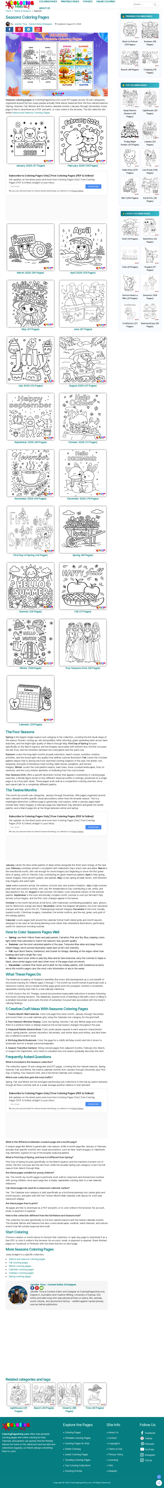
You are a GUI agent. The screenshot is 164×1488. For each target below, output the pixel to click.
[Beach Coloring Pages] (44, 1394)
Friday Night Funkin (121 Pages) (130, 143)
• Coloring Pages (72, 1432)
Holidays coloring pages (21, 1273)
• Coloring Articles (72, 1471)
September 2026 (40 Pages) (30, 442)
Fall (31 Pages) (82, 611)
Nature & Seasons (22, 11)
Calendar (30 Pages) (30, 724)
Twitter (148, 1438)
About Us (44, 8)
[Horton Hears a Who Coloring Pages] (130, 283)
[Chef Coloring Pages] (130, 227)
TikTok (148, 1460)
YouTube (149, 1449)
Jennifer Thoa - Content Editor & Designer (33, 24)
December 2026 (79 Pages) (83, 498)
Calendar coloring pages (21, 1269)
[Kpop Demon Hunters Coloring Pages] (130, 98)
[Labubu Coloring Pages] (150, 130)
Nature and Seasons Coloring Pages (31, 112)
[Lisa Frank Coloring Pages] (150, 158)
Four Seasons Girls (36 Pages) (83, 668)
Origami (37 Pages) (150, 268)
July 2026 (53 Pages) (30, 385)
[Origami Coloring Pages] (150, 255)
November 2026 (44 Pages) (31, 498)
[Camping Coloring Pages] (150, 58)
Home (8, 11)
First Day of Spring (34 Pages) (30, 555)
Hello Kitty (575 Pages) (130, 171)
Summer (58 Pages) (30, 611)
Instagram (150, 1455)
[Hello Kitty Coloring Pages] (130, 158)
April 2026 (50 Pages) (82, 272)
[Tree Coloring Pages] (95, 1394)
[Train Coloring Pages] (130, 255)
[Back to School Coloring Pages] (130, 29)
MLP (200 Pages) (129, 198)
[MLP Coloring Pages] (130, 186)
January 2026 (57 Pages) (30, 165)
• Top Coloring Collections (76, 1465)
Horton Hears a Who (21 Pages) (130, 297)
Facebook (150, 1433)
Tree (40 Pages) (95, 1408)
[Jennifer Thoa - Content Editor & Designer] (8, 24)
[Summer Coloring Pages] (150, 29)
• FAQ (110, 1465)
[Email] (41, 1288)
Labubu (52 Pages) (150, 143)
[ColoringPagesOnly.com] (19, 4)
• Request (112, 1471)
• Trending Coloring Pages (76, 1460)
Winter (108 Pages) (31, 668)
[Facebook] (32, 1288)
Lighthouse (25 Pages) (150, 112)
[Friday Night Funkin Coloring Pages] (130, 130)
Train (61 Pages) (130, 267)
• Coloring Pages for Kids (76, 1443)
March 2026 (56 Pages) (30, 272)
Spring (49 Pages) (83, 555)
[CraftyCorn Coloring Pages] (130, 311)
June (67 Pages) (83, 329)
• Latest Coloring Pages (75, 1454)
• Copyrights (113, 1443)
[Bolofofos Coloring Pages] (150, 227)
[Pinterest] (37, 1288)
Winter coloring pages (20, 1266)
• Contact (112, 1438)
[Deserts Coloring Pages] (69, 1394)
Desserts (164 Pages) (150, 297)
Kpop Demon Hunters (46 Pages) (130, 113)
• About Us (112, 1432)
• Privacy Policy (115, 1454)
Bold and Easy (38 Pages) (150, 325)
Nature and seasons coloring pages (27, 1259)
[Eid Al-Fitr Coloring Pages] (150, 186)
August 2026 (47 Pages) (83, 385)
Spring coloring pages (20, 1276)
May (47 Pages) (30, 329)
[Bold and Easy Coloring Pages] (150, 311)
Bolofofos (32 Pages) (150, 240)
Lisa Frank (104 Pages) (149, 171)
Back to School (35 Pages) (129, 43)
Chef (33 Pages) (130, 239)
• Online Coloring (72, 1449)
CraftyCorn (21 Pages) (129, 325)
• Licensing (112, 1460)
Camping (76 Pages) (150, 71)
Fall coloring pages (18, 1262)
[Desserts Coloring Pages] (150, 283)
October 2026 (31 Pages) (82, 442)
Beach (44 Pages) (44, 1408)
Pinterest (149, 1444)
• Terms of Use (114, 1449)
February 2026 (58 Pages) (83, 165)
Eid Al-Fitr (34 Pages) (150, 199)
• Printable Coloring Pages (76, 1438)
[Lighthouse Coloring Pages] (18, 1394)
